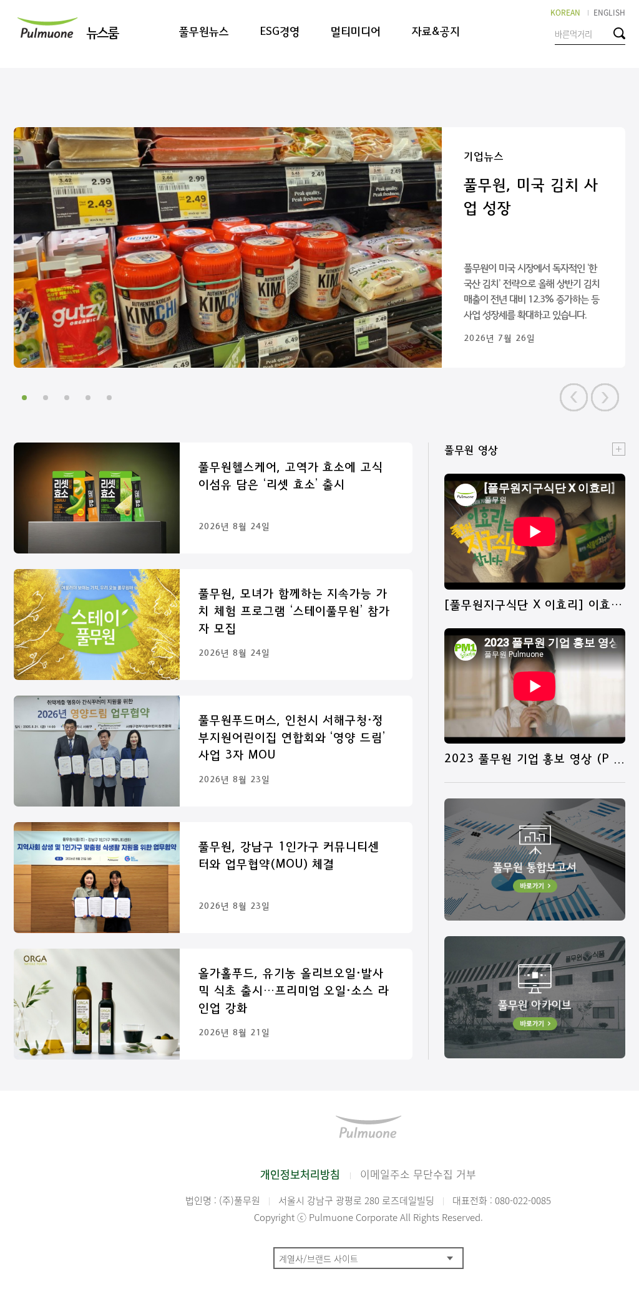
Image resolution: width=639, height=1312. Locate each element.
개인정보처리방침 (300, 1174)
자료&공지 (436, 32)
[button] (574, 397)
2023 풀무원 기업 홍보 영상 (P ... (534, 758)
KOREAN (565, 12)
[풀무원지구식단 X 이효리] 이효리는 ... (533, 605)
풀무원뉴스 (204, 32)
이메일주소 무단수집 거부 (418, 1174)
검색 (619, 33)
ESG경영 (280, 32)
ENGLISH (609, 12)
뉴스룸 (102, 33)
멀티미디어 (356, 32)
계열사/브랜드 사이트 (318, 1258)
